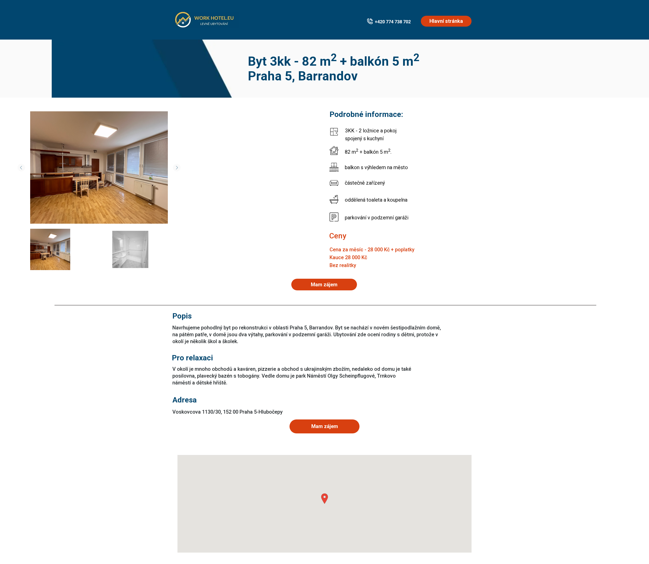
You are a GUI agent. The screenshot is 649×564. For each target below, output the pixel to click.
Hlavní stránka (446, 21)
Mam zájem (324, 426)
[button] (324, 498)
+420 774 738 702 (393, 21)
